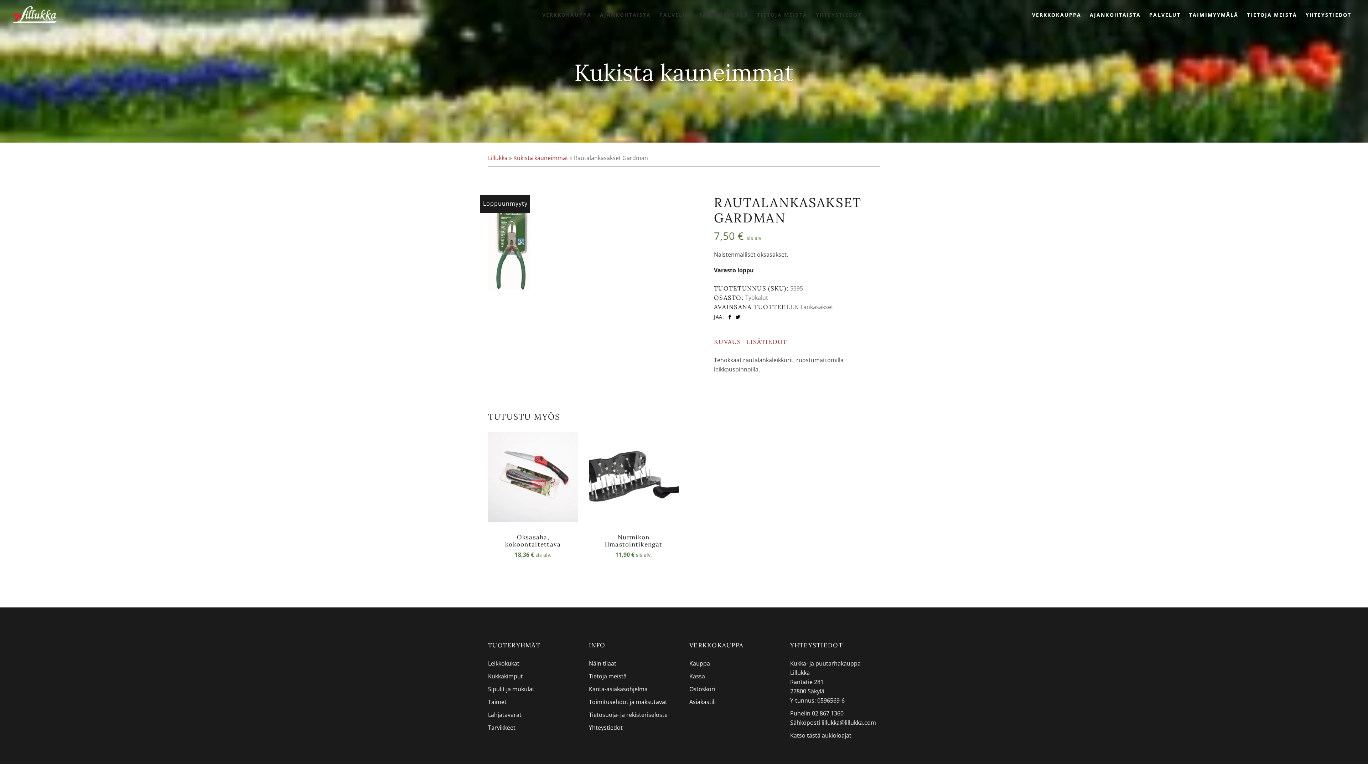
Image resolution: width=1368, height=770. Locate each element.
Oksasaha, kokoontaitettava (533, 540)
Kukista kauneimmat (540, 158)
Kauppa (699, 663)
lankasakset (816, 307)
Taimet (497, 702)
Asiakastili (702, 702)
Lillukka (498, 158)
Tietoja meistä (608, 676)
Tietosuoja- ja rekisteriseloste (628, 715)
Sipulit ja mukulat (511, 689)
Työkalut (756, 298)
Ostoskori (702, 689)
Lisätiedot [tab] (767, 342)
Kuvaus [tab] (727, 342)
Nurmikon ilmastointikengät (633, 540)
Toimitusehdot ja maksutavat (628, 702)
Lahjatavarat (505, 715)
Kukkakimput (505, 676)
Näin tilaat (602, 663)
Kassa (697, 676)
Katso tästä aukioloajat (820, 735)
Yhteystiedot (606, 728)
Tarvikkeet (501, 728)
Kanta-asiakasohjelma (618, 689)
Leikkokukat (503, 663)
